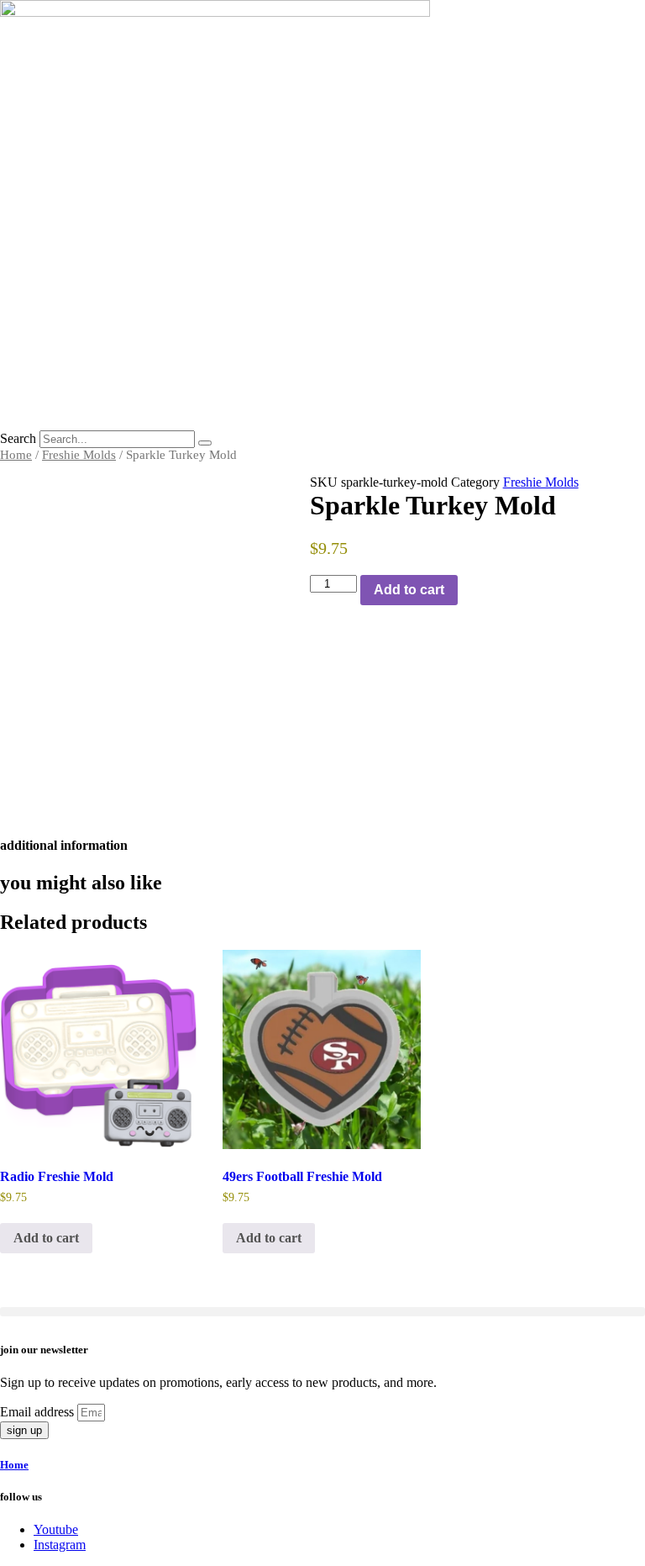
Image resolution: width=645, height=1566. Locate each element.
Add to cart (409, 590)
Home (16, 454)
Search (18, 438)
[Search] (205, 443)
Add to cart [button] (46, 1238)
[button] (322, 1311)
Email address (38, 1412)
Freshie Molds (79, 454)
